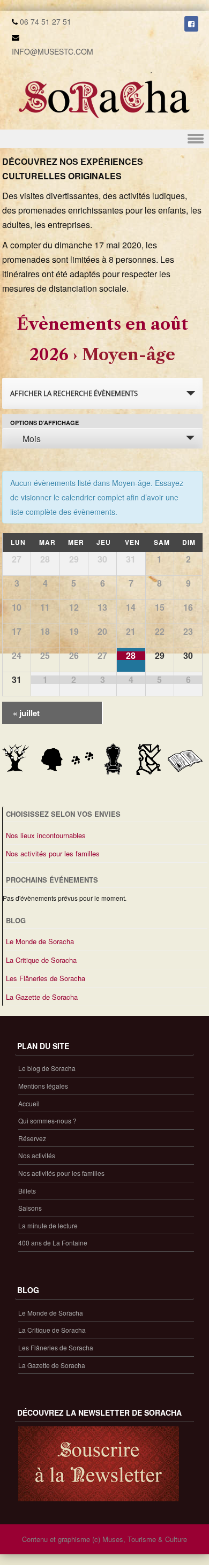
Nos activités (36, 1155)
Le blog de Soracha (47, 1068)
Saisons (30, 1207)
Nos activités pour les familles (53, 853)
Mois (32, 438)
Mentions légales (43, 1085)
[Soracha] (104, 122)
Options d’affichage (44, 423)
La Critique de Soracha (41, 960)
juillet (26, 713)
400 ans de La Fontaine (52, 1242)
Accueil (29, 1103)
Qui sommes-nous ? (47, 1120)
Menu (104, 139)
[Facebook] (191, 23)
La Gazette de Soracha (42, 997)
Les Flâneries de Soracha (45, 978)
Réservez (32, 1138)
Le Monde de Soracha (40, 941)
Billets (27, 1190)
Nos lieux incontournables (46, 835)
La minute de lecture (48, 1225)
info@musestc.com (52, 51)
